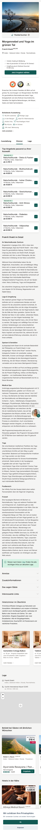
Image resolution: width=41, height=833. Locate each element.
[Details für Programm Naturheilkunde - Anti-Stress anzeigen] (36, 205)
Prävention (5, 433)
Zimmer (19, 141)
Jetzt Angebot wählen (20, 72)
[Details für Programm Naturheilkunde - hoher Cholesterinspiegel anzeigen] (36, 182)
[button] (20, 706)
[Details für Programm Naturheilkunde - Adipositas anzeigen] (36, 228)
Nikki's (11, 757)
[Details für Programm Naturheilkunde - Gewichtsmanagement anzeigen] (36, 194)
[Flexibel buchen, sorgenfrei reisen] (29, 35)
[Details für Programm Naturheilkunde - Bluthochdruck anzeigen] (36, 171)
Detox (9, 292)
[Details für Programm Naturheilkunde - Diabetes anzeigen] (36, 216)
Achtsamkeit (6, 345)
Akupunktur (34, 403)
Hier (23, 562)
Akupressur (9, 406)
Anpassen (20, 827)
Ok (20, 822)
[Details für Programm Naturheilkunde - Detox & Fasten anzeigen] (36, 159)
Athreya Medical (17, 807)
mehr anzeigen (7, 131)
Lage (30, 141)
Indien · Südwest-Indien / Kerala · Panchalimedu (19, 53)
